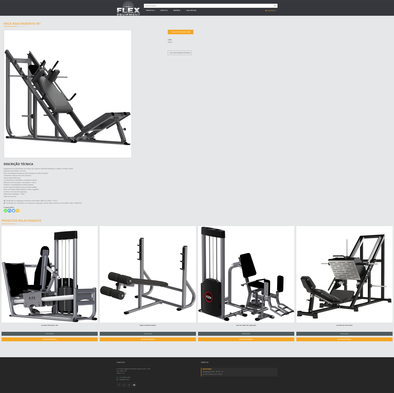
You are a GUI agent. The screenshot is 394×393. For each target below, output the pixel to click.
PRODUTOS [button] (150, 10)
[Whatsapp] (5, 210)
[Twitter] (13, 210)
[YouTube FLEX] (134, 385)
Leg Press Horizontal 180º (49, 325)
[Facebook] (9, 210)
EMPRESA (176, 10)
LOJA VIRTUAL (191, 10)
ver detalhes (50, 333)
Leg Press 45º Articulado (344, 325)
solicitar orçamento (179, 32)
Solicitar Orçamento (50, 339)
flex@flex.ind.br (124, 379)
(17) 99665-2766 (124, 377)
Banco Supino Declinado (148, 325)
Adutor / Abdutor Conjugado (246, 325)
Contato (164, 10)
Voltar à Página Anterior (180, 53)
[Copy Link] (17, 210)
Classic (170, 42)
